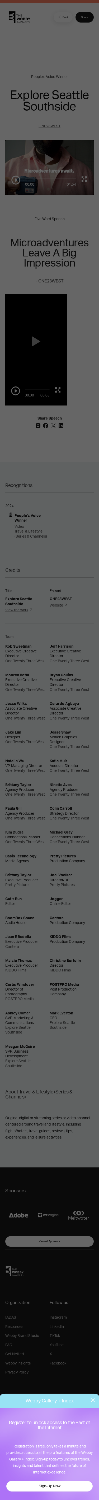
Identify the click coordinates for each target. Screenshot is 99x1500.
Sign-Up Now (49, 1486)
